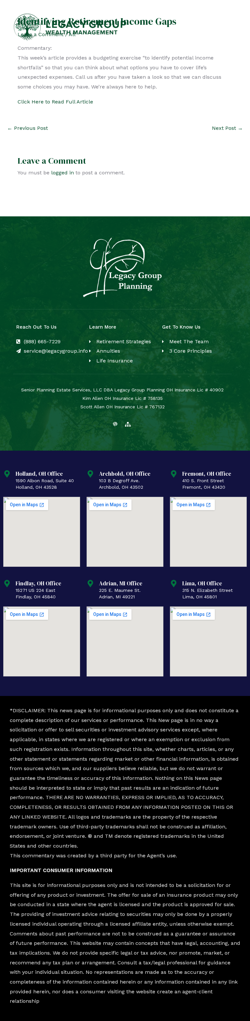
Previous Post (27, 128)
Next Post (227, 128)
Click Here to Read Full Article (55, 102)
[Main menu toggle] (230, 27)
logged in (62, 173)
